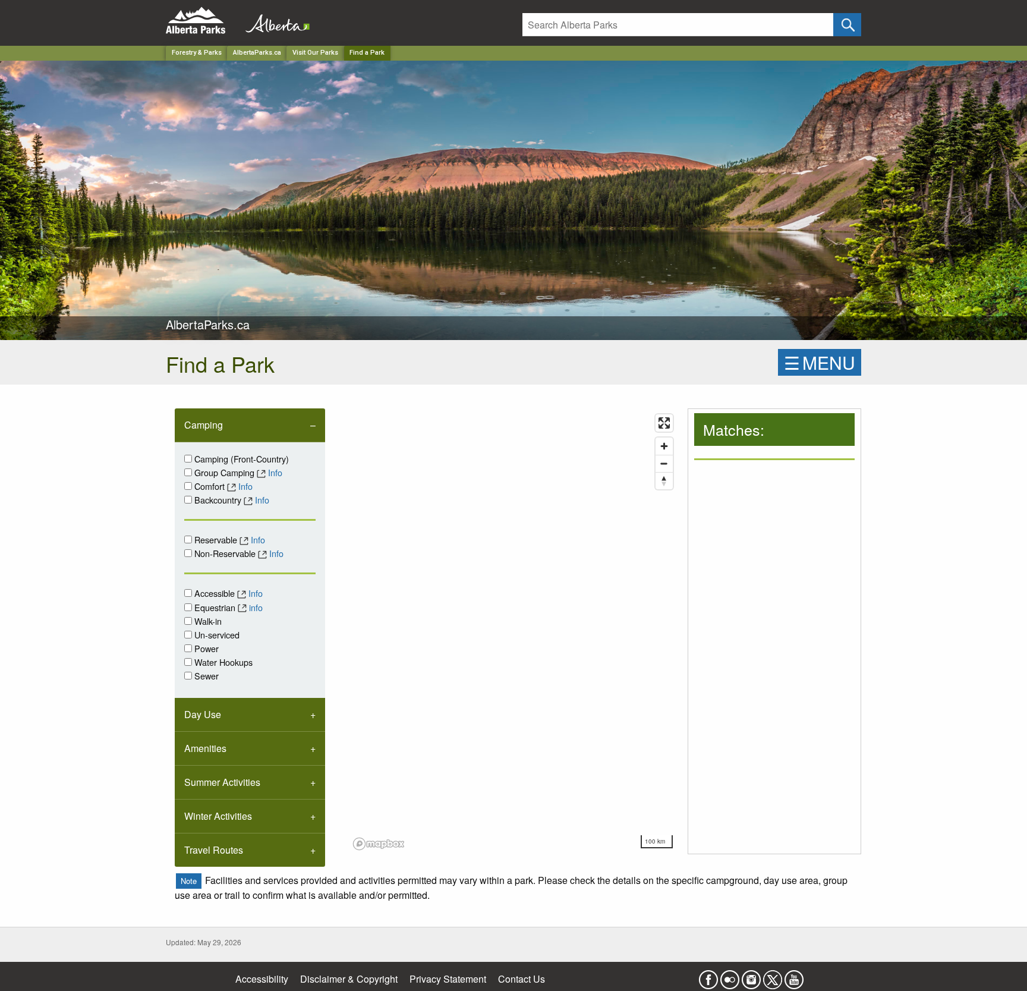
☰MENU (819, 362)
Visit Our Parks (315, 52)
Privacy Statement (447, 979)
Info (275, 472)
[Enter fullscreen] (664, 423)
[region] (514, 631)
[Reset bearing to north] (664, 480)
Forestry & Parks (197, 52)
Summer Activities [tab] (222, 782)
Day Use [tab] (202, 714)
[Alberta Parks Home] (203, 20)
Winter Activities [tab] (218, 816)
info (256, 607)
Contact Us (521, 979)
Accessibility (261, 979)
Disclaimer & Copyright (349, 979)
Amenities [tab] (205, 748)
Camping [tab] (203, 425)
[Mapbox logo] (378, 844)
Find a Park (367, 52)
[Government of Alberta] (273, 20)
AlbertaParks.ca (257, 52)
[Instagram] (751, 976)
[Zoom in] (664, 446)
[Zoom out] (664, 463)
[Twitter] (772, 976)
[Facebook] (708, 976)
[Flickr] (729, 976)
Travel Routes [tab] (213, 850)
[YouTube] (794, 976)
